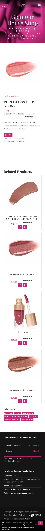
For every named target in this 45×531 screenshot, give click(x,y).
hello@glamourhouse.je (20, 489)
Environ (8, 413)
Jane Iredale (15, 96)
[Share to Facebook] (20, 227)
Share (8, 135)
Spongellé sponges (11, 419)
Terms (14, 519)
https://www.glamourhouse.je (22, 493)
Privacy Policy (24, 519)
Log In (4, 6)
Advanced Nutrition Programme (15, 416)
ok (40, 523)
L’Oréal (33, 416)
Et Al (17, 413)
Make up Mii (27, 419)
